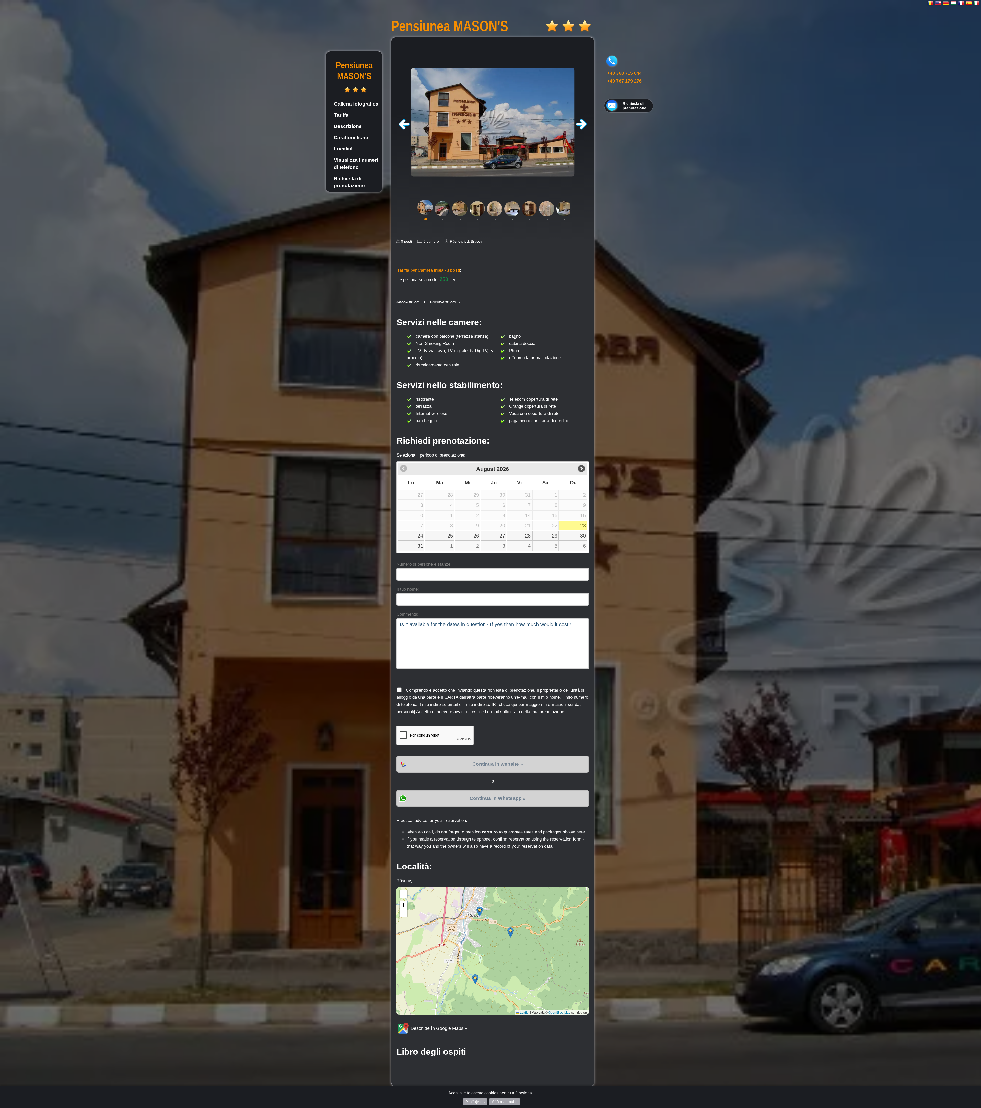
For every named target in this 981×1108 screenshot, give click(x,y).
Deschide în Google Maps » (438, 1028)
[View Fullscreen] (403, 894)
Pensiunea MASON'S (354, 70)
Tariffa (341, 115)
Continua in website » (497, 764)
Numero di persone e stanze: (424, 564)
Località (343, 148)
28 (528, 536)
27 (502, 536)
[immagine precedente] (404, 128)
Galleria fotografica (356, 104)
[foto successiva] (581, 128)
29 (554, 536)
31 (420, 546)
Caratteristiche (351, 137)
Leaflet (524, 1012)
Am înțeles (475, 1102)
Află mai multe (505, 1102)
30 (583, 536)
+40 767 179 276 (624, 81)
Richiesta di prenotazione (349, 182)
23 (583, 525)
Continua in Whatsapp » (498, 798)
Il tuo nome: (407, 589)
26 (476, 536)
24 (420, 536)
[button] (479, 911)
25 (450, 536)
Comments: (407, 614)
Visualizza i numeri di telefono (356, 163)
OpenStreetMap (559, 1012)
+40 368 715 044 (624, 73)
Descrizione (348, 126)
